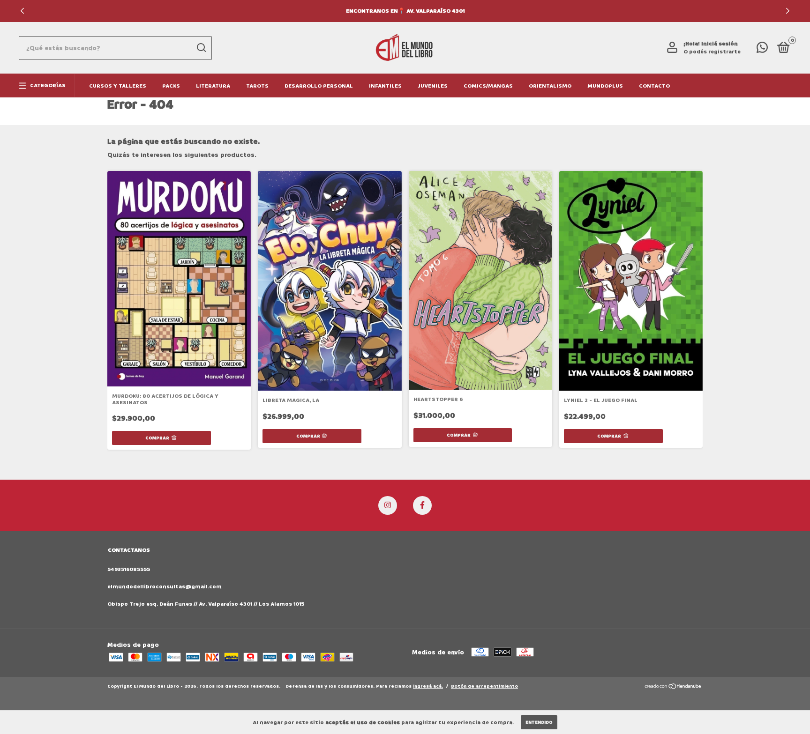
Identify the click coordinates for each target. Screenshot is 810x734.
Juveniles (433, 86)
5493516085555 (128, 569)
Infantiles (385, 86)
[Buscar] (201, 47)
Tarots (257, 86)
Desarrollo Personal (319, 86)
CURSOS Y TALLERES (117, 86)
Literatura (213, 86)
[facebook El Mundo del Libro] (422, 505)
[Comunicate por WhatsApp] (762, 50)
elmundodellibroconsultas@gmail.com (164, 587)
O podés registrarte (712, 52)
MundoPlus (605, 86)
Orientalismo (550, 86)
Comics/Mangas (488, 86)
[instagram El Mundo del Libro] (387, 505)
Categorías (48, 85)
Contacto (654, 86)
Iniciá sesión (719, 44)
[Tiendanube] (673, 687)
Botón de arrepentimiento (484, 686)
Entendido (539, 722)
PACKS (171, 86)
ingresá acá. (428, 686)
